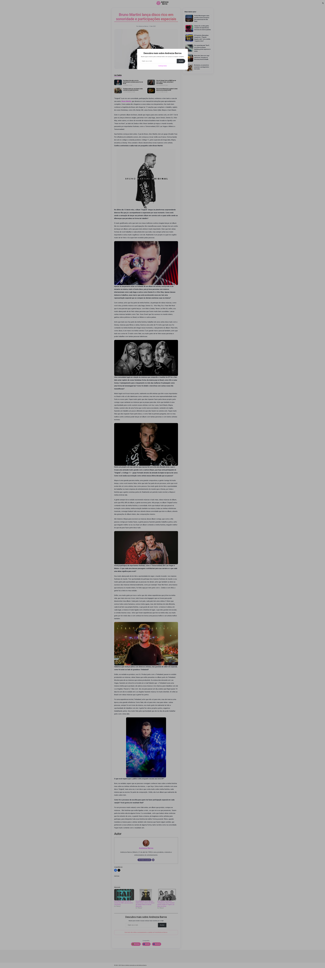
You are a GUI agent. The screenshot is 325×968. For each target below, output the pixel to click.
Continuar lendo (162, 66)
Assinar (181, 61)
